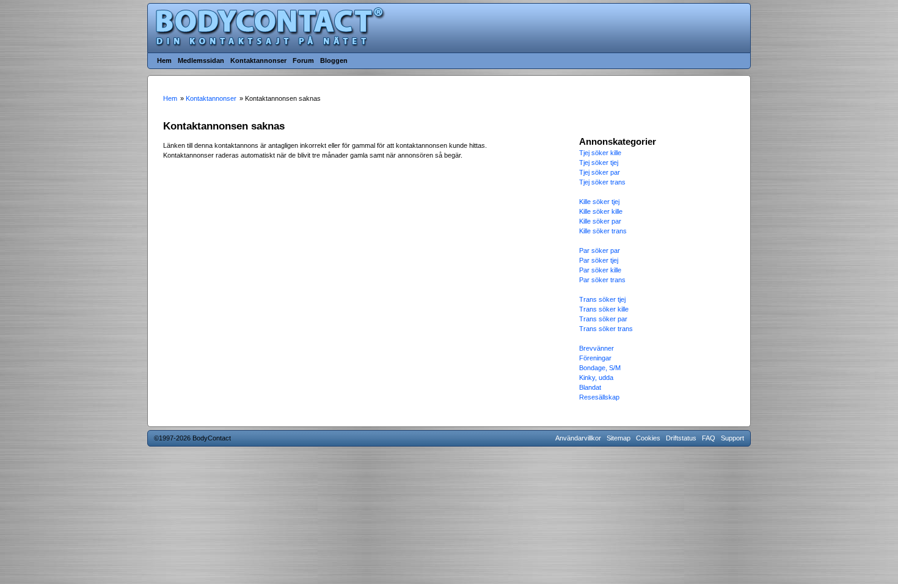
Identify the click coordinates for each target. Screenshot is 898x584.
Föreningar (595, 358)
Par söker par (599, 250)
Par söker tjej (598, 260)
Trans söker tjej (602, 299)
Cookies (648, 438)
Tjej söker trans (602, 182)
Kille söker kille (600, 211)
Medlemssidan (201, 60)
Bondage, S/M (600, 367)
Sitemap (618, 438)
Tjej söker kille (600, 152)
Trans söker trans (606, 328)
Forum (303, 60)
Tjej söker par (599, 172)
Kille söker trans (603, 231)
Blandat (590, 387)
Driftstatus (681, 438)
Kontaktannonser (258, 60)
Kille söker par (600, 221)
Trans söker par (603, 319)
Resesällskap (599, 397)
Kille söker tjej (599, 201)
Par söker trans (602, 279)
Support (732, 438)
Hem (164, 60)
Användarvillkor (578, 438)
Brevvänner (596, 348)
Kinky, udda (596, 377)
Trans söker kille (604, 309)
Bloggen (334, 60)
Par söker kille (600, 270)
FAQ (708, 438)
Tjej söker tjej (598, 162)
